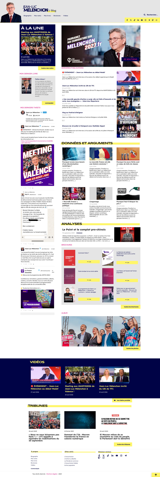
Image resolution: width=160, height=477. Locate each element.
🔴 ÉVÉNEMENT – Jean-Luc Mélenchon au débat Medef (83, 72)
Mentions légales (51, 474)
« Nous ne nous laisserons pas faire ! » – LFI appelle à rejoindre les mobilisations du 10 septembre (44, 437)
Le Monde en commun (71, 461)
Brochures (57, 15)
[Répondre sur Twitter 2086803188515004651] (21, 310)
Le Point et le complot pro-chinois (84, 229)
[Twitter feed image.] (37, 165)
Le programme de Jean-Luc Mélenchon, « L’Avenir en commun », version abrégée (87, 290)
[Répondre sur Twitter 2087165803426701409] (21, 264)
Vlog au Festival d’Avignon (72, 113)
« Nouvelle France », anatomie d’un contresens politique (72, 204)
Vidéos (65, 15)
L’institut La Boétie (70, 459)
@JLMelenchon (45, 126)
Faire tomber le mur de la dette (88, 271)
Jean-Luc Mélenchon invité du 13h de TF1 (78, 86)
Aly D (27, 194)
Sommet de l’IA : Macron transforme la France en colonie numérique (77, 436)
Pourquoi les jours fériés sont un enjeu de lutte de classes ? (128, 164)
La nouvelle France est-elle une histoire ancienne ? (100, 163)
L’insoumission (69, 456)
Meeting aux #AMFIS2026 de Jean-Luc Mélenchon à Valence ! (79, 389)
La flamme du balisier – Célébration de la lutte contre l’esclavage (125, 253)
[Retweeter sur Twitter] (23, 192)
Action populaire (69, 465)
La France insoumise (28, 271)
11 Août (53, 126)
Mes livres (47, 15)
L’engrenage (94, 202)
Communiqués (35, 468)
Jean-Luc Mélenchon (32, 126)
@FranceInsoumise (45, 270)
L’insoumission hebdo (71, 463)
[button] (90, 345)
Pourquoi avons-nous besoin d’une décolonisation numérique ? (73, 164)
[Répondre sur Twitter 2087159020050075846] (21, 244)
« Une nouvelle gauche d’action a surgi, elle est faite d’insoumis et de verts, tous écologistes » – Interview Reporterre (89, 100)
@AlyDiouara (33, 194)
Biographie (27, 15)
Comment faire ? (83, 253)
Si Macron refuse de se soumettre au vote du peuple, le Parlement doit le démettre (115, 436)
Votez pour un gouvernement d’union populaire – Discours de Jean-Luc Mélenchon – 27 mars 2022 (126, 291)
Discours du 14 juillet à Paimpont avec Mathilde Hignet (83, 126)
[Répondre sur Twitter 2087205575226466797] (21, 188)
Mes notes (37, 15)
